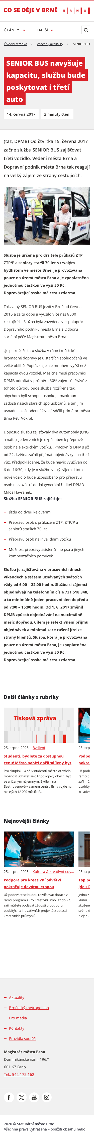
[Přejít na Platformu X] (22, 1097)
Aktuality (16, 997)
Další (42, 30)
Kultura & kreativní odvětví (53, 871)
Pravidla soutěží (22, 1038)
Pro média (18, 1017)
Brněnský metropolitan (29, 1007)
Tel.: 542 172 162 (19, 1074)
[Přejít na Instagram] (47, 1097)
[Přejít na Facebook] (9, 1097)
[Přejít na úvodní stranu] (30, 13)
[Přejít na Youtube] (34, 1097)
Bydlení (39, 747)
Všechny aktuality (50, 44)
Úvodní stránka (15, 44)
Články (12, 30)
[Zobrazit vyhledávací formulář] (85, 30)
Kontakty (16, 1028)
